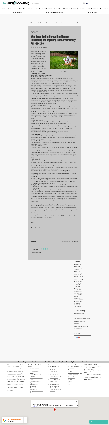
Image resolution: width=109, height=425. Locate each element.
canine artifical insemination (80, 316)
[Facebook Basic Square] (74, 337)
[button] (77, 23)
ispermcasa (82, 321)
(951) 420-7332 (90, 369)
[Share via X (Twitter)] (35, 227)
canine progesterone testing (80, 318)
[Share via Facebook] (31, 227)
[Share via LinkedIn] (39, 227)
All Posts (31, 23)
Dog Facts (33, 222)
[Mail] (87, 3)
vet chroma (76, 323)
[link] (83, 3)
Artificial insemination (79, 313)
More (67, 23)
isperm (88, 318)
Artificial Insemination (58, 23)
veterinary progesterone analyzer (81, 326)
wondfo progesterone (78, 328)
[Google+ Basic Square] (79, 337)
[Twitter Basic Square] (77, 337)
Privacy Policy (71, 378)
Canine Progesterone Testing (43, 23)
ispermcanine (76, 321)
